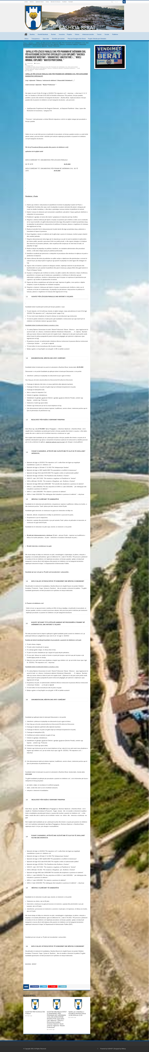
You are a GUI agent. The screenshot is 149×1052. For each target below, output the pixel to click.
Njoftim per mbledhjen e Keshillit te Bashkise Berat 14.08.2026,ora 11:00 (77, 1013)
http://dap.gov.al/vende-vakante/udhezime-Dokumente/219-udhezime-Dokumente (49, 380)
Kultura (77, 34)
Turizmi (99, 34)
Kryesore (26, 34)
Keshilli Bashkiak (43, 34)
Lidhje (26, 2)
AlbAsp (123, 1048)
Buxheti (53, 34)
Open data (46, 38)
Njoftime (31, 43)
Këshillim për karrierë (58, 38)
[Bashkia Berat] (74, 17)
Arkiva (26, 38)
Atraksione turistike (88, 34)
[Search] (124, 1)
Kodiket (64, 2)
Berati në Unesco (55, 2)
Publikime (115, 34)
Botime (32, 2)
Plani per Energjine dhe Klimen (77, 38)
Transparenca (36, 38)
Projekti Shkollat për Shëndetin (97, 38)
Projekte (69, 34)
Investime (62, 34)
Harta (47, 2)
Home (25, 43)
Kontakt (71, 2)
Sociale (107, 34)
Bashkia (32, 34)
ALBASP (110, 1048)
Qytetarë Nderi (40, 2)
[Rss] (112, 2)
